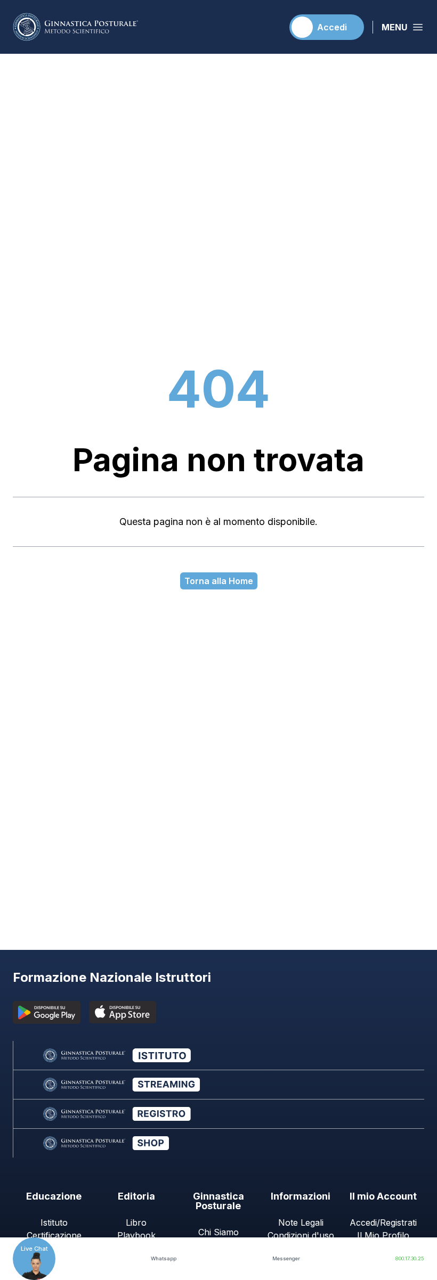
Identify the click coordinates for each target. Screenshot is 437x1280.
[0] (270, 27)
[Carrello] (270, 27)
